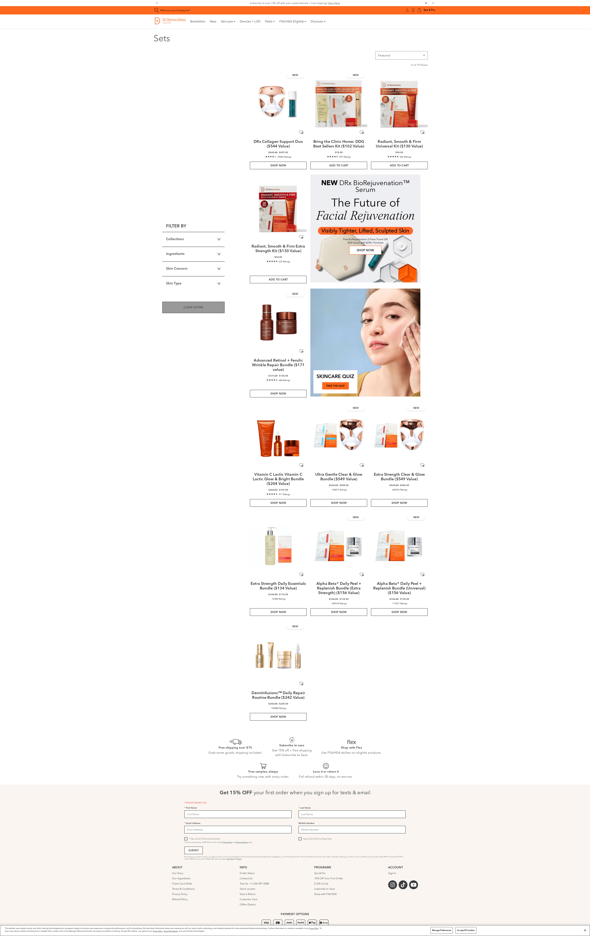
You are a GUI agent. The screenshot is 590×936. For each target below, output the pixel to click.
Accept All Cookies (465, 930)
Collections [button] (175, 239)
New (213, 21)
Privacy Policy (227, 842)
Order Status (247, 873)
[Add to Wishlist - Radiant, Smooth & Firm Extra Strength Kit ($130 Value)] (301, 237)
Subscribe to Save (324, 888)
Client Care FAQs (182, 883)
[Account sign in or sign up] (407, 10)
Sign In (392, 873)
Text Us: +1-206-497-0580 (254, 883)
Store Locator (247, 888)
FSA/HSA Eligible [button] (291, 21)
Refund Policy (180, 899)
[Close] (585, 930)
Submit (193, 850)
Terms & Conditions (183, 888)
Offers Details (248, 904)
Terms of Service (242, 842)
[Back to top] (584, 910)
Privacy (239, 859)
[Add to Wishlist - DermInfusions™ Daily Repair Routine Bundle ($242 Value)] (301, 684)
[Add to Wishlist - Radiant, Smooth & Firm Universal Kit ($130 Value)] (422, 132)
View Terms (230, 859)
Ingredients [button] (175, 254)
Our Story (177, 873)
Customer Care (248, 899)
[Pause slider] (426, 3)
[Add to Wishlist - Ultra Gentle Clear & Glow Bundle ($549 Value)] (362, 465)
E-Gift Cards (321, 883)
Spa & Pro (319, 873)
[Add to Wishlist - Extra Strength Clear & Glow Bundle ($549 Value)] (422, 465)
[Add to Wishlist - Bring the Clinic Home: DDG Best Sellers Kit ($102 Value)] (362, 132)
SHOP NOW (365, 250)
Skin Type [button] (173, 283)
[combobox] (231, 10)
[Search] (156, 10)
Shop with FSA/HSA (325, 894)
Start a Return (248, 894)
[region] (295, 930)
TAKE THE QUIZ (335, 386)
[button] (419, 10)
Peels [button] (268, 21)
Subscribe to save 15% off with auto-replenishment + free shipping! (295, 3)
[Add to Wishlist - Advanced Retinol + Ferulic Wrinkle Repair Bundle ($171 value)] (301, 351)
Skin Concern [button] (176, 269)
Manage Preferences (441, 930)
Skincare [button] (227, 21)
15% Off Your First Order (328, 878)
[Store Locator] (413, 10)
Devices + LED (250, 21)
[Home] (170, 20)
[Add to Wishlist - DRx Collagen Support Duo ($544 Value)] (301, 132)
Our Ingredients (181, 878)
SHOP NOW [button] (278, 165)
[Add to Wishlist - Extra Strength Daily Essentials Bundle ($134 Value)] (301, 574)
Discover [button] (317, 21)
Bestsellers (197, 21)
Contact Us (246, 878)
